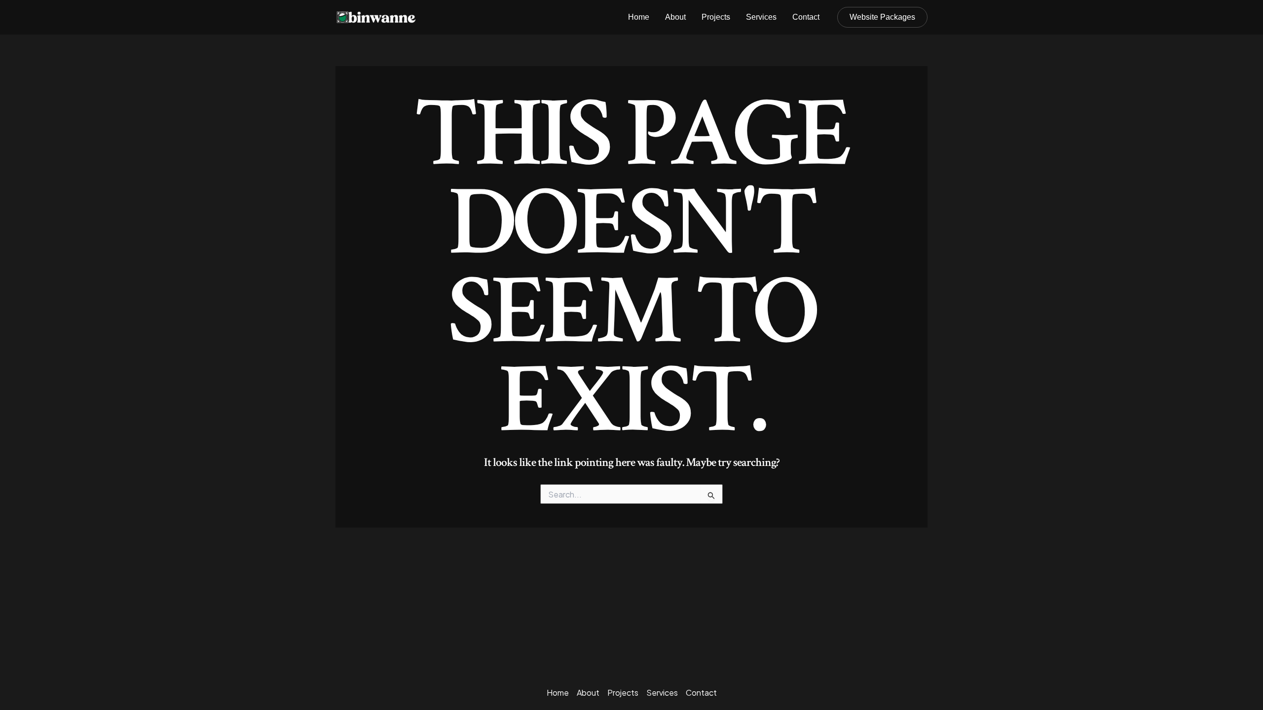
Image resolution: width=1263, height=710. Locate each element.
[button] (882, 17)
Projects (716, 17)
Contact (805, 17)
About (675, 17)
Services (761, 17)
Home (638, 17)
